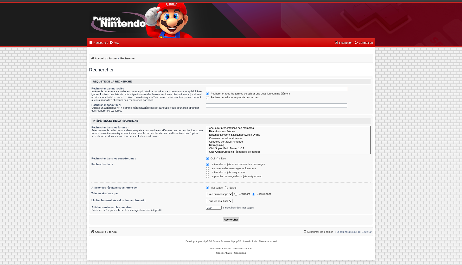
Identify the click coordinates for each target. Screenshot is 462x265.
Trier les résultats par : (105, 193)
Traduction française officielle (226, 248)
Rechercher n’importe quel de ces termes (234, 97)
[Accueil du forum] (132, 21)
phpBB (206, 241)
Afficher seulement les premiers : (112, 207)
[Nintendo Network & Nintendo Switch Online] (288, 135)
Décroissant (263, 193)
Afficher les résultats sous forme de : (114, 187)
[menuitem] (114, 43)
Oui (212, 158)
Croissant (244, 193)
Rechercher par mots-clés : (108, 88)
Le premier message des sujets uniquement (236, 176)
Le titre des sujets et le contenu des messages (237, 164)
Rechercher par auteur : (106, 104)
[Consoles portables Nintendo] (288, 142)
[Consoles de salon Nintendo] (288, 138)
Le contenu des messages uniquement (233, 168)
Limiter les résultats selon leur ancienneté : (118, 200)
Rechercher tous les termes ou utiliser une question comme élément (250, 93)
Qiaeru (248, 248)
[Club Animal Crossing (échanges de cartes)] (288, 152)
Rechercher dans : (103, 164)
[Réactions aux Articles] (288, 131)
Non (223, 158)
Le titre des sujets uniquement (227, 172)
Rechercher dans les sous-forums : (113, 158)
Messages (216, 187)
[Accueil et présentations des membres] (288, 128)
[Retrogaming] (288, 145)
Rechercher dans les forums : (110, 127)
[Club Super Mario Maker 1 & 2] (288, 148)
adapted (272, 241)
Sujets (233, 187)
